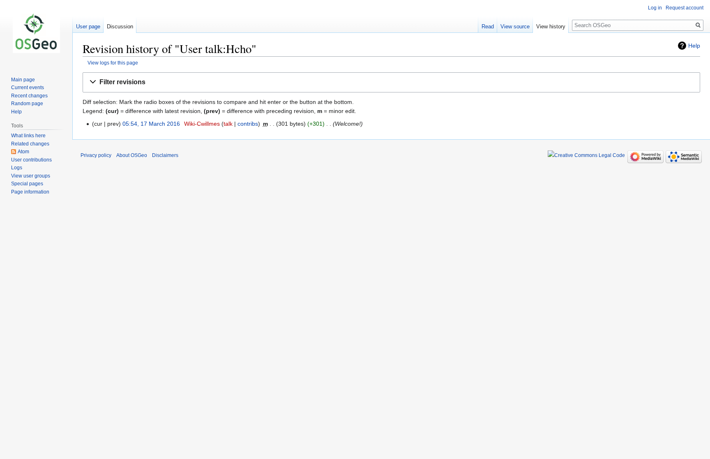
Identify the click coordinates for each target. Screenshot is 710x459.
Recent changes (29, 96)
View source (515, 26)
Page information (30, 192)
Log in (655, 8)
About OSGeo (131, 155)
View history (550, 26)
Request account (684, 8)
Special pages (27, 184)
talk (228, 123)
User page (88, 26)
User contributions (31, 160)
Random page (27, 103)
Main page (23, 80)
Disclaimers (165, 155)
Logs (16, 168)
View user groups (30, 176)
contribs (247, 123)
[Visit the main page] (36, 33)
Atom (23, 152)
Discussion (120, 26)
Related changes (30, 144)
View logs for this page (113, 62)
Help (694, 45)
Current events (27, 87)
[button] (391, 82)
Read (488, 26)
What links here (28, 135)
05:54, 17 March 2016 (151, 123)
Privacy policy (96, 155)
